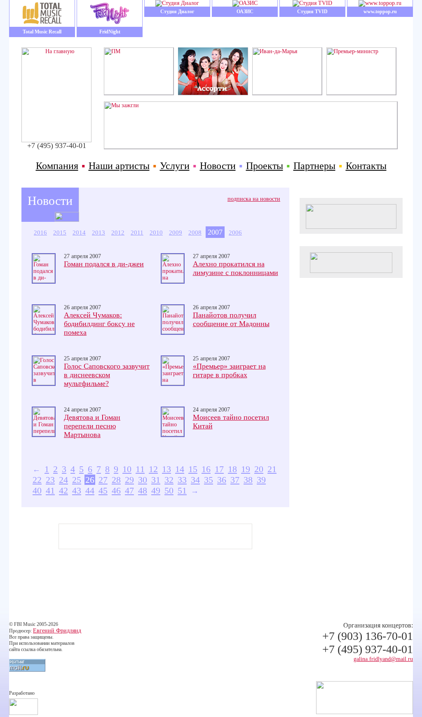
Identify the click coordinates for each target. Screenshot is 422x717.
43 (76, 490)
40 (37, 490)
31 (155, 480)
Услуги (175, 165)
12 (153, 469)
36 (221, 480)
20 (258, 469)
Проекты (264, 165)
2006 (235, 232)
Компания (57, 165)
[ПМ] (138, 93)
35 (208, 480)
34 (195, 480)
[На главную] (56, 140)
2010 (156, 232)
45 (103, 490)
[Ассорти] (213, 93)
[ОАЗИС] (245, 3)
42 (63, 490)
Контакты (366, 165)
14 (179, 469)
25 (76, 480)
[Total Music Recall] (42, 13)
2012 (117, 232)
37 (234, 480)
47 (129, 490)
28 (116, 480)
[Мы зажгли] (250, 147)
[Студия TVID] (312, 3)
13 (166, 469)
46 (116, 490)
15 (192, 469)
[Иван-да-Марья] (287, 93)
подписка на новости (253, 199)
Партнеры (314, 165)
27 (103, 480)
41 (50, 490)
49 (155, 490)
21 (272, 469)
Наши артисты (119, 165)
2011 (137, 232)
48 (142, 490)
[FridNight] (110, 13)
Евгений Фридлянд (57, 631)
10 (126, 469)
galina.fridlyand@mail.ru (383, 659)
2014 (79, 232)
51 (182, 490)
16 (206, 469)
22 (37, 480)
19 (245, 469)
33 (182, 480)
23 (50, 480)
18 (232, 469)
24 (63, 480)
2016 (40, 232)
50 (168, 490)
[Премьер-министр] (361, 93)
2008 (195, 232)
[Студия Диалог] (177, 3)
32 (168, 480)
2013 (98, 232)
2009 (175, 232)
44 (89, 490)
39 (261, 480)
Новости (218, 165)
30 (142, 480)
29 (129, 480)
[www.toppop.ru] (380, 3)
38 (248, 480)
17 (219, 469)
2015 (59, 232)
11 (140, 469)
